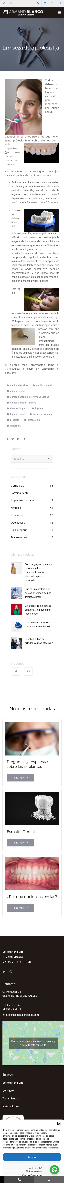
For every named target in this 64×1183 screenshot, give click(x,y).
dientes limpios (18, 408)
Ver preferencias (32, 1175)
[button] (59, 1123)
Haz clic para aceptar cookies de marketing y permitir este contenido (33, 1043)
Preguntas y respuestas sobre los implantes (28, 764)
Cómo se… (17, 485)
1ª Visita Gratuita (12, 956)
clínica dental (17, 391)
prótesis (14, 420)
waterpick (15, 425)
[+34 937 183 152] (19, 1179)
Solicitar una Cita (12, 951)
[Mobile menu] (59, 12)
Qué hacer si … (20, 522)
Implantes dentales (22, 500)
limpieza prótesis (42, 414)
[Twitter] (3, 3)
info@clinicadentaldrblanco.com (20, 1014)
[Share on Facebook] (7, 439)
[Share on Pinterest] (18, 439)
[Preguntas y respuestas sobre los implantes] (32, 738)
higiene (39, 408)
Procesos (17, 515)
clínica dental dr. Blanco (23, 402)
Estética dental (20, 493)
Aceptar (32, 1157)
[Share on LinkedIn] (24, 439)
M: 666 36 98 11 (11, 1008)
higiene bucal (17, 414)
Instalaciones (10, 1106)
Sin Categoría (19, 530)
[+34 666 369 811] (49, 1179)
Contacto (8, 1090)
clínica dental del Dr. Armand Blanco (29, 397)
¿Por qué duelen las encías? (32, 896)
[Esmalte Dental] (32, 808)
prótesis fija (34, 420)
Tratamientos (19, 537)
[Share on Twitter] (12, 439)
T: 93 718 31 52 (11, 1005)
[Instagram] (11, 3)
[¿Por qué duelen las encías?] (32, 873)
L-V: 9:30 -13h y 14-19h (16, 961)
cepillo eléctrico (19, 385)
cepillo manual (44, 385)
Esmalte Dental (21, 832)
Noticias (16, 507)
